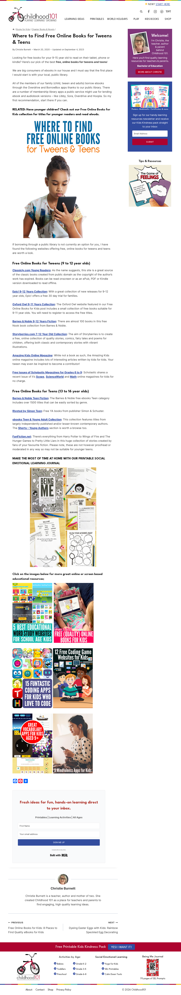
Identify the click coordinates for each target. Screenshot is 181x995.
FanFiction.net (21, 436)
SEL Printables (112, 969)
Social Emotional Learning (111, 957)
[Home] (13, 29)
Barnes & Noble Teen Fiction (30, 398)
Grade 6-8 (81, 974)
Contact (40, 990)
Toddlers (61, 969)
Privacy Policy (63, 990)
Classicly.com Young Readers (31, 270)
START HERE (163, 4)
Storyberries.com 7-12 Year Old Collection (39, 334)
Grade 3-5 (81, 969)
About (29, 990)
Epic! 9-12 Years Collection (29, 291)
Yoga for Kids (111, 964)
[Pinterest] (162, 11)
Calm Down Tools (113, 974)
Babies (60, 964)
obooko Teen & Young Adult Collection (36, 419)
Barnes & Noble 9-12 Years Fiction (34, 321)
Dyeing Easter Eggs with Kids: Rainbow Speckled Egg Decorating (93, 927)
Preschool (62, 974)
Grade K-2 (81, 964)
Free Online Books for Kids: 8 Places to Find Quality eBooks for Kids (32, 927)
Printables (97, 19)
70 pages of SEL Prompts (152, 978)
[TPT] (168, 11)
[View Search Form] (141, 12)
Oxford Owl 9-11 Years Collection (33, 304)
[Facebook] (148, 11)
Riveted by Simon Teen (27, 411)
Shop (168, 19)
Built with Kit (59, 855)
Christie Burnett (23, 49)
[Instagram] (155, 11)
